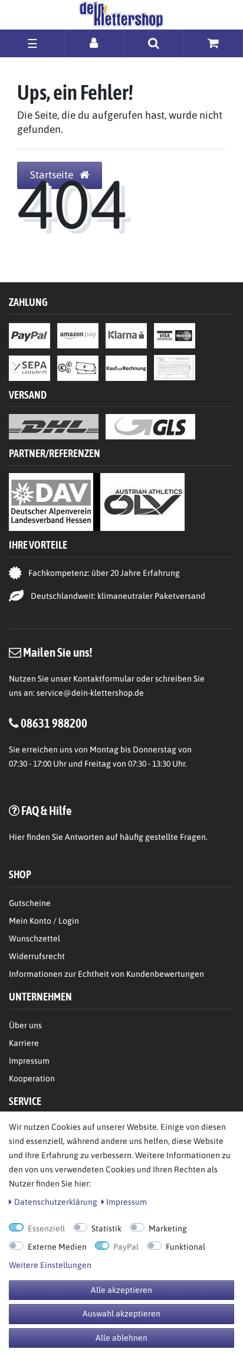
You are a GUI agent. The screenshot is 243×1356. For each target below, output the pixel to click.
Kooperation (32, 1078)
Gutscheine (30, 903)
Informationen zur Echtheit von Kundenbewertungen (106, 974)
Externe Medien (57, 1246)
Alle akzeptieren (121, 1290)
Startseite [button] (52, 175)
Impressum (29, 1060)
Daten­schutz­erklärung (55, 1202)
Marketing (168, 1228)
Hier (17, 837)
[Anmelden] (95, 43)
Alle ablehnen (121, 1337)
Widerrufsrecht (37, 956)
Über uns (25, 1025)
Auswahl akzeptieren (121, 1313)
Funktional (185, 1246)
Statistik (106, 1228)
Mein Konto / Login (44, 920)
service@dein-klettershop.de (90, 692)
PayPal (126, 1246)
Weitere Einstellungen (50, 1265)
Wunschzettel (34, 938)
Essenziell (46, 1228)
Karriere (24, 1043)
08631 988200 (54, 723)
